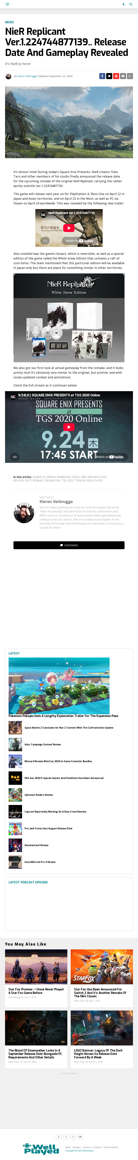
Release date (22, 480)
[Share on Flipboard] (116, 76)
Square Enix (52, 480)
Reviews (77, 1147)
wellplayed (94, 480)
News (68, 1147)
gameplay (39, 477)
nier (83, 477)
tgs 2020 (67, 480)
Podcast (97, 1147)
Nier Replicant (97, 477)
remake (38, 480)
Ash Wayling (14, 997)
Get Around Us (111, 1147)
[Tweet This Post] (109, 76)
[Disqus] (69, 594)
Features (87, 1147)
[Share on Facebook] (102, 76)
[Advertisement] (69, 424)
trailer (80, 480)
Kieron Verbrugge (27, 76)
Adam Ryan (79, 1000)
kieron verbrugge (59, 477)
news (76, 477)
